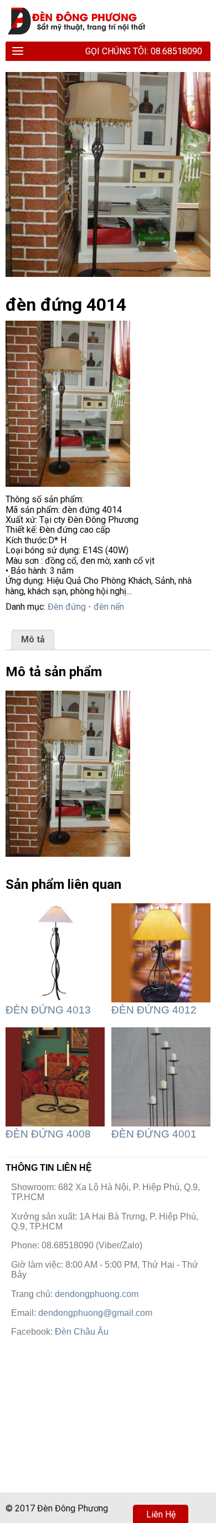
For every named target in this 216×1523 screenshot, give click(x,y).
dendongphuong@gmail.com (95, 1313)
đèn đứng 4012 (154, 1010)
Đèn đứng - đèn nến (86, 606)
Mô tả (33, 639)
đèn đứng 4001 (154, 1134)
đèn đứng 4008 (48, 1134)
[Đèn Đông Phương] (82, 21)
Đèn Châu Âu (82, 1331)
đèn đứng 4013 (48, 1010)
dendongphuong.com (96, 1294)
